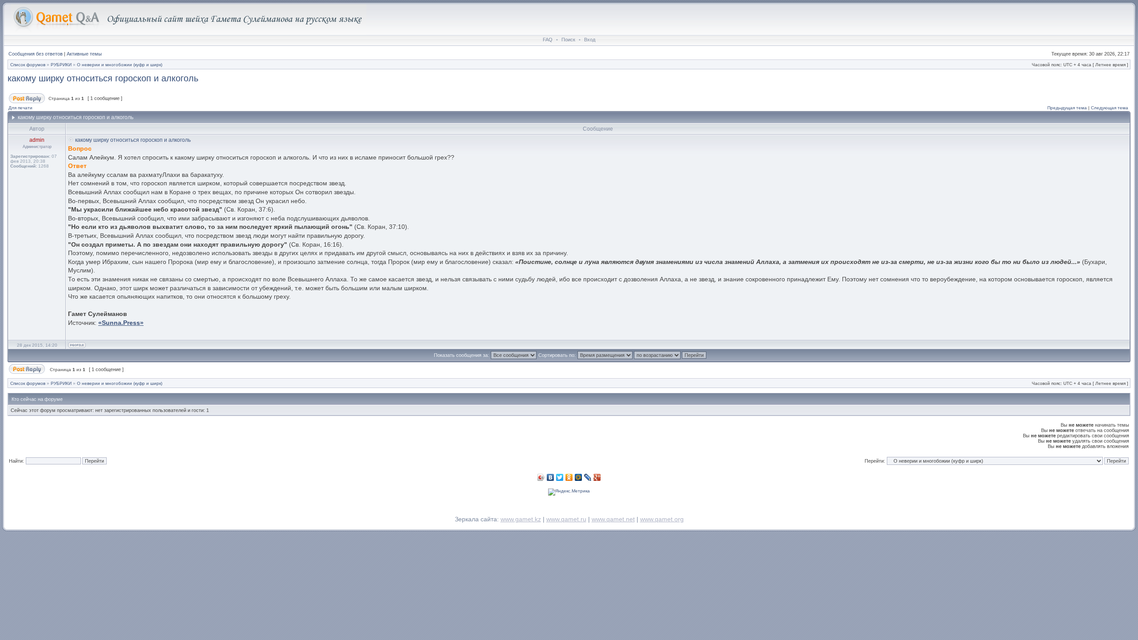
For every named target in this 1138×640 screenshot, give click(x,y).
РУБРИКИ (61, 64)
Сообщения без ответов (35, 53)
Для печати (20, 107)
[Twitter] (560, 477)
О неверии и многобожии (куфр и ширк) (119, 64)
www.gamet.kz (521, 519)
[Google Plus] (597, 477)
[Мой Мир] (578, 477)
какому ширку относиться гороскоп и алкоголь (103, 78)
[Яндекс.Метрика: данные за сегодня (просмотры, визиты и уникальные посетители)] (569, 492)
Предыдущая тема (1067, 107)
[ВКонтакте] (550, 477)
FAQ (548, 39)
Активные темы (84, 53)
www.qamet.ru (566, 519)
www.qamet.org (662, 519)
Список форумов (27, 64)
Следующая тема (1109, 107)
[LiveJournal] (588, 477)
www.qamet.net (613, 519)
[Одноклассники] (569, 477)
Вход (589, 39)
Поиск (568, 39)
